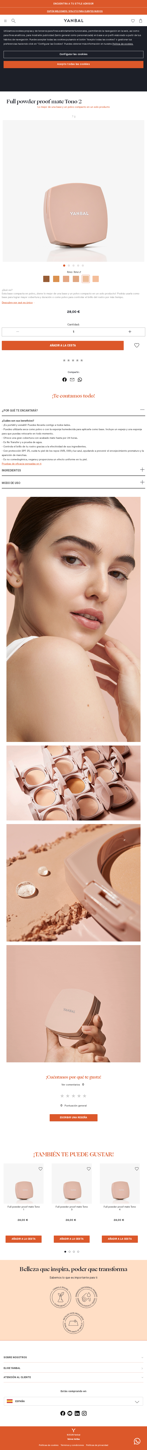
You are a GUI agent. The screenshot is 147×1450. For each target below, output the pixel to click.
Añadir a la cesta (63, 345)
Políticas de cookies (48, 1445)
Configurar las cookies (73, 54)
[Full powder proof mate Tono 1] (24, 1183)
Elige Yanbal (12, 1368)
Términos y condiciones (72, 1445)
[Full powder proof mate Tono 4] (120, 1183)
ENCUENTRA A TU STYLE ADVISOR (73, 4)
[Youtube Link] (70, 1413)
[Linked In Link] (77, 1413)
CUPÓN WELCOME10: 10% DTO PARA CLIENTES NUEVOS (75, 11)
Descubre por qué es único (17, 302)
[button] (73, 412)
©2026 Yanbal (73, 1434)
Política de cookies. (122, 44)
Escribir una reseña (73, 1117)
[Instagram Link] (84, 1413)
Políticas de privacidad (97, 1445)
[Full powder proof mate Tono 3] (72, 1183)
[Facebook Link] (63, 1413)
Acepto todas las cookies (73, 64)
